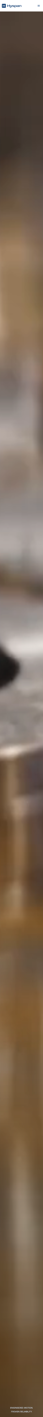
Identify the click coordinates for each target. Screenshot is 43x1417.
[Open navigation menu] (38, 5)
